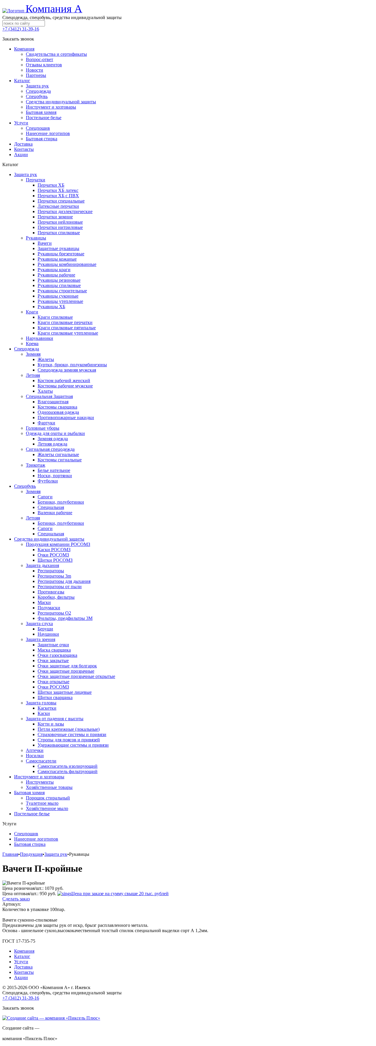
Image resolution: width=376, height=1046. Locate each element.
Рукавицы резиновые (59, 280)
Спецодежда (26, 348)
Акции (21, 977)
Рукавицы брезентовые (61, 253)
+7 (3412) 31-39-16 (20, 28)
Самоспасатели (41, 760)
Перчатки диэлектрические (65, 211)
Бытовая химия (29, 792)
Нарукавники (39, 338)
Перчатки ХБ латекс (58, 190)
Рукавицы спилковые (59, 285)
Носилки (35, 755)
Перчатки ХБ (51, 185)
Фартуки (46, 422)
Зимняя (33, 354)
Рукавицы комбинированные (67, 264)
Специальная (51, 507)
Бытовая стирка (30, 844)
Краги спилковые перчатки (65, 322)
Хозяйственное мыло (47, 808)
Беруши (45, 628)
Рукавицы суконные (58, 295)
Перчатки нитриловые (60, 227)
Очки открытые (53, 681)
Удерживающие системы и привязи (73, 745)
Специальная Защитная (49, 396)
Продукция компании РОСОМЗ (58, 544)
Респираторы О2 (54, 612)
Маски (44, 602)
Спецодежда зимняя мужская (67, 369)
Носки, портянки (55, 475)
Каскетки (47, 708)
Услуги (21, 961)
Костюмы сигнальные (60, 459)
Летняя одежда (52, 443)
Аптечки (34, 750)
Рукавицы (36, 237)
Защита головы (41, 702)
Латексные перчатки (58, 206)
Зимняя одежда (53, 438)
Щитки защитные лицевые (65, 692)
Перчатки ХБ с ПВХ (58, 195)
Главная (10, 854)
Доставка (23, 966)
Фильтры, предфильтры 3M (65, 618)
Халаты (45, 391)
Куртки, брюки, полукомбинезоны (72, 364)
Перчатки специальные (61, 200)
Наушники (48, 634)
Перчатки (35, 179)
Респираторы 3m (54, 575)
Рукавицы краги (54, 269)
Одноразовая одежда (58, 412)
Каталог (22, 956)
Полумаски (49, 607)
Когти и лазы (51, 723)
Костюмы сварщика (57, 406)
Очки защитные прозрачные (66, 671)
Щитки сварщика (55, 697)
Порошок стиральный (48, 797)
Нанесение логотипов (36, 838)
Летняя (33, 375)
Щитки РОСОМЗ (55, 560)
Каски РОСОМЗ (54, 549)
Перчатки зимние (55, 216)
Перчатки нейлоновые (60, 222)
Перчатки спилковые (59, 232)
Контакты (24, 972)
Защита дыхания (42, 565)
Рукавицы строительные (62, 290)
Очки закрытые (53, 660)
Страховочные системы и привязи (72, 734)
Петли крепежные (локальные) (69, 729)
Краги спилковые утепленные (68, 332)
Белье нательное (54, 470)
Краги (32, 311)
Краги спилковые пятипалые (67, 327)
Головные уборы (42, 428)
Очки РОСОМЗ (53, 554)
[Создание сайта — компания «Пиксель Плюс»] (51, 1017)
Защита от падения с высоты (54, 718)
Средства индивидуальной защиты (49, 539)
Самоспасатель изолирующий (68, 766)
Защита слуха (39, 623)
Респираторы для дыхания (64, 581)
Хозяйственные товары (49, 787)
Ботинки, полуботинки (61, 502)
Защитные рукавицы (58, 248)
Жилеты (46, 359)
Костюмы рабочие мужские (65, 385)
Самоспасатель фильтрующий (68, 771)
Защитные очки (53, 644)
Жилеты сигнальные (58, 454)
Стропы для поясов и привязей (69, 739)
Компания (24, 951)
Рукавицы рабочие (56, 274)
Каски (44, 713)
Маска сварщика (54, 649)
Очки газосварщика (57, 655)
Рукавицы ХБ (51, 306)
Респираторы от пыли (60, 586)
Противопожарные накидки (66, 417)
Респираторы (51, 570)
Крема (32, 343)
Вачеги (45, 243)
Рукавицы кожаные (57, 259)
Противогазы (51, 591)
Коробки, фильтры (56, 597)
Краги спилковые (55, 317)
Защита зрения (40, 639)
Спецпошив (26, 833)
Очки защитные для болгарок (67, 665)
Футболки (48, 480)
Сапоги (45, 496)
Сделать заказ (16, 898)
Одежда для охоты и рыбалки (55, 433)
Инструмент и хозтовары (39, 776)
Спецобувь (25, 486)
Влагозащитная (53, 401)
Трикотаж (35, 465)
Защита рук (25, 174)
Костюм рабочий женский (64, 380)
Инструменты (40, 782)
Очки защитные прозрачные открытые (76, 676)
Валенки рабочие (55, 512)
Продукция (31, 854)
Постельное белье (32, 813)
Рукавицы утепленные (60, 301)
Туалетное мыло (42, 803)
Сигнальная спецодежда (50, 449)
